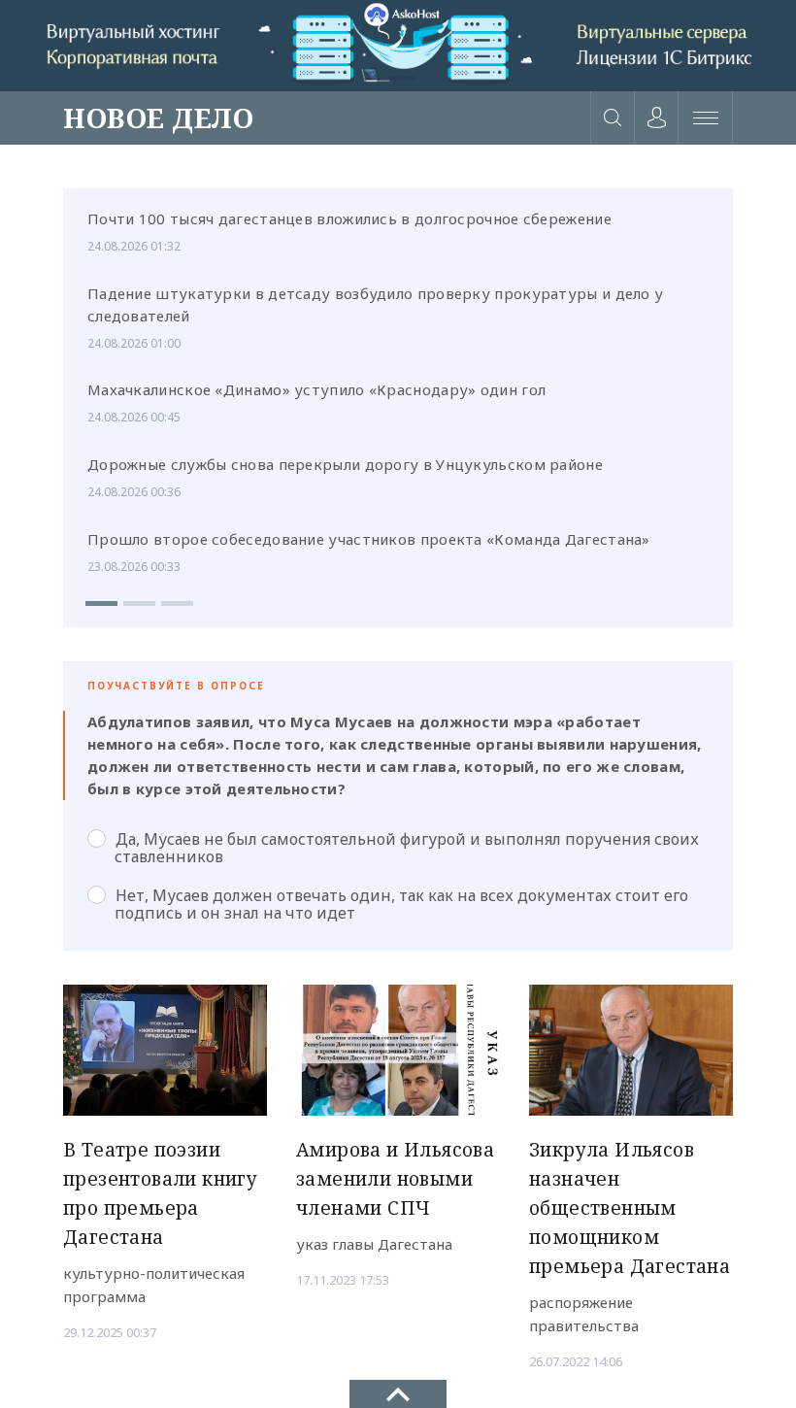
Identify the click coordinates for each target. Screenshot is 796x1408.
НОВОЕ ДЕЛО (158, 117)
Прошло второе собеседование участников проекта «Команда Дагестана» (368, 539)
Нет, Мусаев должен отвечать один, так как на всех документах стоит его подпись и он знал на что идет (401, 904)
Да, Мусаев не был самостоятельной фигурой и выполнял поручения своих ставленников (407, 847)
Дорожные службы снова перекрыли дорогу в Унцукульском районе (345, 464)
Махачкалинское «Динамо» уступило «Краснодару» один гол (316, 389)
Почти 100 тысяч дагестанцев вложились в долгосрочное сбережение (349, 218)
